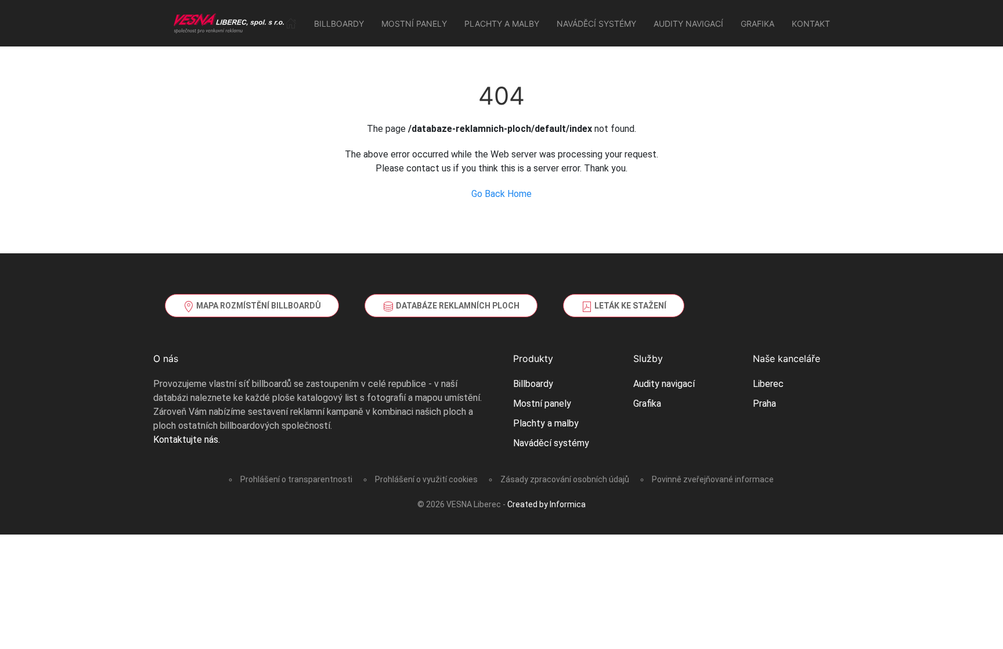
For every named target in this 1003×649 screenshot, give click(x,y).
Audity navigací (688, 23)
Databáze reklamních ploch (456, 305)
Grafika (757, 23)
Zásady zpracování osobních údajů (564, 479)
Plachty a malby (501, 23)
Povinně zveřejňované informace (713, 479)
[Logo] (229, 23)
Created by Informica (546, 504)
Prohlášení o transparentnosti (296, 479)
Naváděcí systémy (596, 23)
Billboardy (339, 23)
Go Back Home (501, 193)
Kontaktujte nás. (186, 439)
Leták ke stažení (629, 305)
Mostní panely (414, 23)
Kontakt (811, 23)
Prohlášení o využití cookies (426, 479)
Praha (764, 403)
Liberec (768, 383)
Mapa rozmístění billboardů (257, 305)
